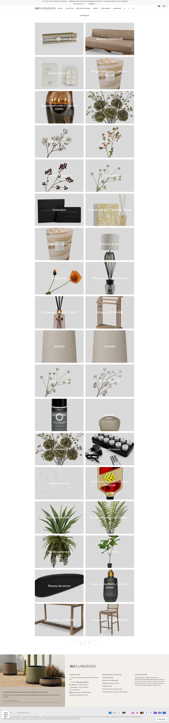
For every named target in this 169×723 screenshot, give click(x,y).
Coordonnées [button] (74, 674)
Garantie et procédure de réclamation (112, 689)
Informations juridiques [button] (112, 674)
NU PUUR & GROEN (11, 717)
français (92, 4)
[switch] (6, 716)
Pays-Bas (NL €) (79, 4)
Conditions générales (107, 677)
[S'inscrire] (60, 700)
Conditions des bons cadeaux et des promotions (115, 692)
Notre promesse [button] (141, 674)
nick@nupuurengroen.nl (82, 682)
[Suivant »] (95, 642)
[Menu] (9, 712)
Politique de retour (107, 686)
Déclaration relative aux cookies (110, 683)
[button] (69, 8)
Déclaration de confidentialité (110, 680)
